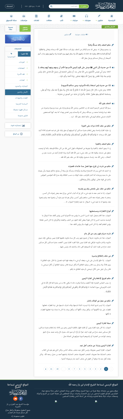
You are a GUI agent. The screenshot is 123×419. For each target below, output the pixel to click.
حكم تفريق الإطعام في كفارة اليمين (96, 278)
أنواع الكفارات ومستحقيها (100, 211)
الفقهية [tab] (23, 54)
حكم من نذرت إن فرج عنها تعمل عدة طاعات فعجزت (89, 166)
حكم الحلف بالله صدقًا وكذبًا (99, 45)
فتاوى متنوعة (23, 115)
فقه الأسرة (21, 74)
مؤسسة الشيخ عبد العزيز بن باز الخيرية (18, 405)
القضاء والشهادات (21, 98)
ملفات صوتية (80, 34)
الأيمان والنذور (22, 92)
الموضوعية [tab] (11, 56)
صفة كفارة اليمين (103, 323)
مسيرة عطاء (10, 28)
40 (57, 369)
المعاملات (21, 68)
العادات (22, 80)
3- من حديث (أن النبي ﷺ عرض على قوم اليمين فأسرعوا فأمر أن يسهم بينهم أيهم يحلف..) (74, 67)
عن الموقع (16, 134)
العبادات (22, 62)
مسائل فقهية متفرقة (20, 109)
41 (51, 369)
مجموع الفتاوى (25, 28)
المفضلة (10, 6)
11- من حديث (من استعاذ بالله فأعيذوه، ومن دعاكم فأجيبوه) (86, 85)
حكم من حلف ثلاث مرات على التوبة (96, 126)
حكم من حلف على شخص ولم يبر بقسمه (94, 189)
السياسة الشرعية (22, 104)
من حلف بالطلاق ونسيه (101, 256)
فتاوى (66, 34)
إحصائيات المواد (16, 125)
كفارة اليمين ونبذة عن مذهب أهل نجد (95, 345)
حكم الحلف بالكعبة (103, 144)
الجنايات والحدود (21, 86)
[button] (99, 17)
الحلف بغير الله (105, 103)
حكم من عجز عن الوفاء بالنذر (99, 301)
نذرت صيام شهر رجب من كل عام (97, 234)
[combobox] (66, 6)
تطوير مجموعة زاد (17, 416)
